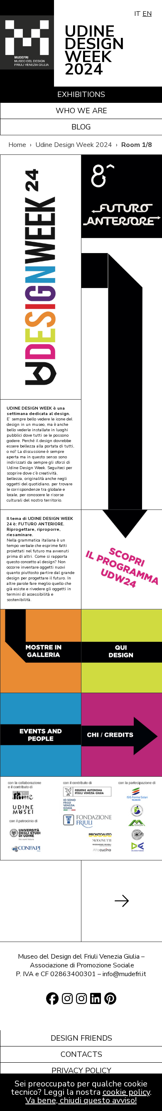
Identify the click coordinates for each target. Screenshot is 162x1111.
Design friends (81, 1038)
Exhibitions (81, 94)
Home (17, 145)
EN (147, 13)
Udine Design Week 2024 (73, 145)
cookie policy (126, 1092)
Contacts (81, 1054)
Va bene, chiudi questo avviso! (81, 1100)
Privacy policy (81, 1071)
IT (137, 13)
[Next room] (121, 901)
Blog (81, 127)
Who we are (81, 111)
